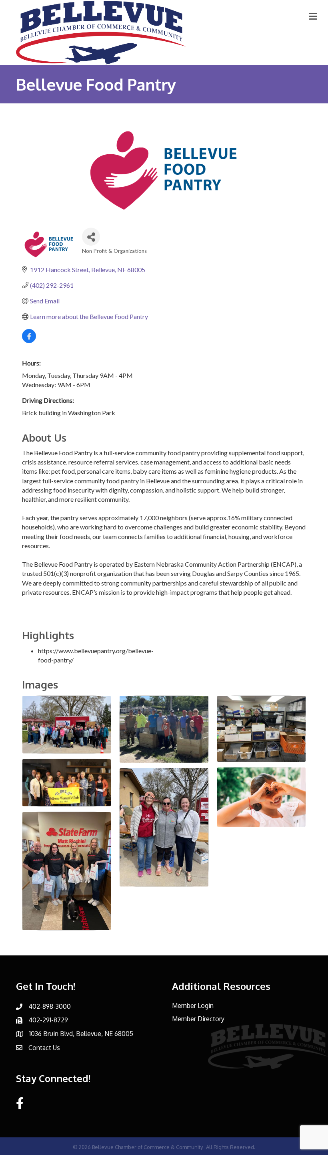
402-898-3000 (49, 1006)
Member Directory (198, 1019)
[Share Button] (91, 237)
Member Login (193, 1006)
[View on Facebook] (29, 340)
